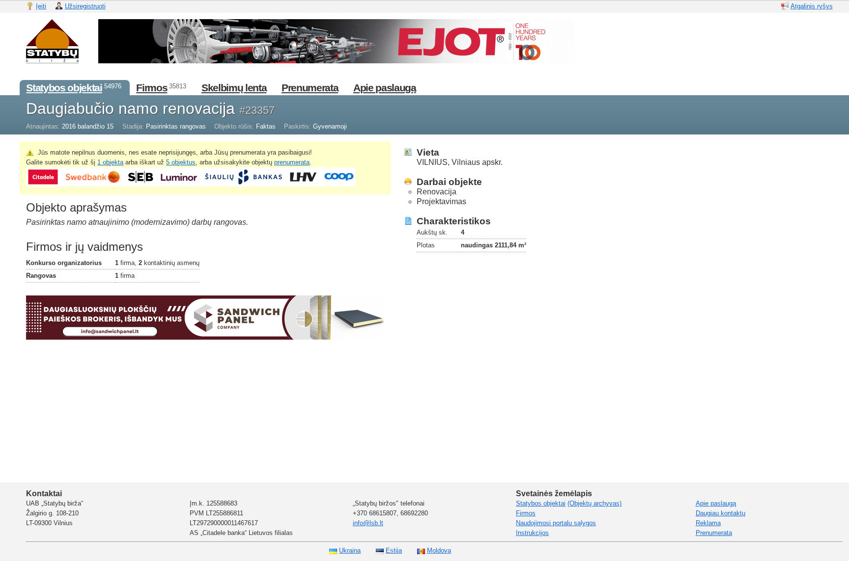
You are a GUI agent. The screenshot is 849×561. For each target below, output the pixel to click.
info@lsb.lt (368, 523)
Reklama (708, 523)
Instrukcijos (532, 532)
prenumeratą (292, 162)
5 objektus (181, 162)
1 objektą (110, 162)
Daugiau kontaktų (720, 513)
